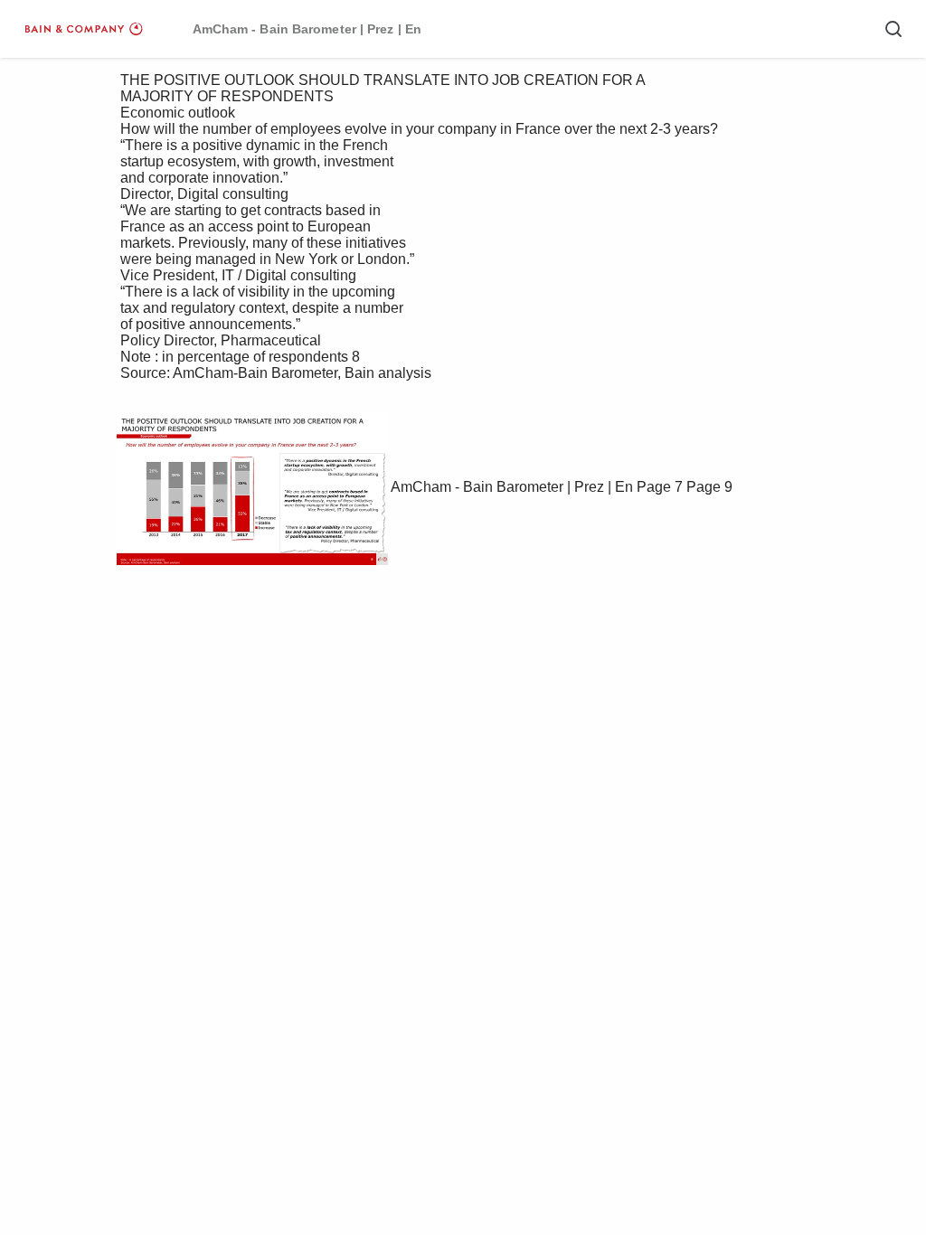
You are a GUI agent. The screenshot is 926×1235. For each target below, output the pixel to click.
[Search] (893, 29)
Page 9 (709, 487)
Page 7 (660, 487)
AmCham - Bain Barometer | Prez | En (512, 487)
